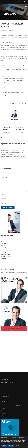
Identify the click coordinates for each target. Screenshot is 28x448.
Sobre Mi (3, 393)
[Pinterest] (23, 103)
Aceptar (4, 445)
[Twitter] (19, 103)
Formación (3, 245)
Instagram (3, 413)
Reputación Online (5, 256)
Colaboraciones (5, 243)
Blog (2, 241)
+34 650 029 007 (6, 379)
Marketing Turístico (5, 254)
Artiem (2, 239)
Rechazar (11, 445)
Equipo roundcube (5, 396)
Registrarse (19, 1)
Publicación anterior (7, 127)
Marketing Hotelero (5, 252)
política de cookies (5, 442)
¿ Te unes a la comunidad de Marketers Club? (11, 405)
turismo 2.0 (3, 260)
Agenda (6, 410)
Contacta (3, 401)
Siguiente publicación (20, 127)
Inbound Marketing (5, 247)
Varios (2, 262)
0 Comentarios (12, 32)
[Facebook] (16, 103)
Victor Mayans (14, 119)
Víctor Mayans (18, 98)
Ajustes (17, 445)
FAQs (2, 415)
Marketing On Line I (5, 95)
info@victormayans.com (7, 382)
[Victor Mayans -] (8, 6)
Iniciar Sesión (24, 1)
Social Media (4, 258)
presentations (9, 98)
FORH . (12, 42)
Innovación (3, 32)
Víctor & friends (4, 265)
